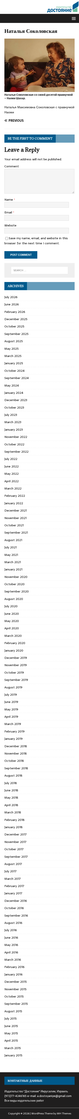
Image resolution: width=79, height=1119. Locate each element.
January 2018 (13, 827)
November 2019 (15, 665)
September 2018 (16, 768)
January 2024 (13, 392)
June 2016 (11, 937)
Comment (11, 166)
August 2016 (13, 922)
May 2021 (11, 554)
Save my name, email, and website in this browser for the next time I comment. (36, 240)
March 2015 (12, 1048)
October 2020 (14, 584)
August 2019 (13, 687)
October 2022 (14, 444)
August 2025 (13, 341)
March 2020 (13, 635)
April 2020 (11, 628)
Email (8, 212)
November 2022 (15, 436)
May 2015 (11, 1033)
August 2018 (13, 775)
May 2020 (11, 620)
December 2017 (15, 834)
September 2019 (16, 679)
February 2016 (14, 966)
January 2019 (13, 738)
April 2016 (11, 952)
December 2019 (15, 657)
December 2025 (15, 319)
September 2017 (16, 856)
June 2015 (11, 1026)
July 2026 (11, 297)
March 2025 (13, 355)
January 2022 (13, 503)
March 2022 (13, 488)
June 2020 (11, 613)
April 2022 (11, 481)
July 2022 (10, 458)
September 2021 (16, 532)
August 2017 (13, 863)
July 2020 (11, 606)
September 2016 (16, 915)
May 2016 (11, 944)
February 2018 (14, 819)
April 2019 (11, 716)
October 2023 (14, 407)
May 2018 (11, 797)
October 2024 (14, 370)
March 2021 (12, 562)
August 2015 (13, 1011)
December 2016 (15, 900)
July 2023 (10, 414)
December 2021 (15, 510)
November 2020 (15, 576)
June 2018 (11, 790)
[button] (73, 18)
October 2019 (14, 672)
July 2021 (10, 547)
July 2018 (10, 783)
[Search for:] (39, 270)
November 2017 (15, 841)
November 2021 (15, 518)
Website (10, 225)
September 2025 (16, 333)
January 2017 (13, 893)
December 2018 (15, 746)
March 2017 (12, 878)
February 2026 (14, 311)
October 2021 (14, 525)
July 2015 (10, 1018)
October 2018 (14, 760)
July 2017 (10, 871)
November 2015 (15, 989)
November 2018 (15, 753)
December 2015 (15, 981)
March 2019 (12, 723)
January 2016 (13, 974)
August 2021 (13, 540)
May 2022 (11, 473)
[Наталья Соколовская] (39, 89)
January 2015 (13, 1055)
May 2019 (11, 709)
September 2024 (16, 377)
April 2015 (11, 1040)
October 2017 (13, 849)
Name (9, 199)
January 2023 (13, 429)
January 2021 (13, 569)
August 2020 (13, 598)
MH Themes (64, 1113)
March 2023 (12, 422)
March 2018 (12, 812)
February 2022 (14, 495)
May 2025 (11, 348)
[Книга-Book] (39, 11)
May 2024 (11, 385)
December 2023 (15, 400)
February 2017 (14, 886)
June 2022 (11, 466)
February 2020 (14, 643)
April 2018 (11, 805)
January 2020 (13, 650)
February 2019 (14, 731)
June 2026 (11, 304)
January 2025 (13, 363)
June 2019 (11, 701)
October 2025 (14, 326)
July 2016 (10, 930)
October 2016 (14, 908)
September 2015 (16, 1003)
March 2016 (12, 959)
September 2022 (16, 451)
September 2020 (16, 591)
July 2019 (10, 694)
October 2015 (14, 996)
